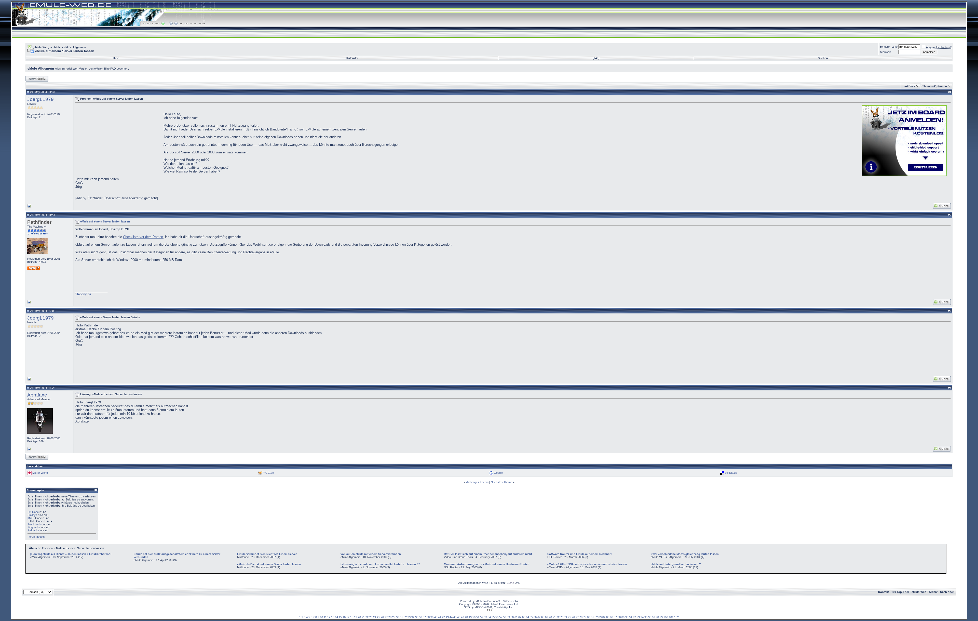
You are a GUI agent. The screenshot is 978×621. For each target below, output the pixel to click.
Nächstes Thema (501, 482)
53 (485, 617)
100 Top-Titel (900, 591)
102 (676, 617)
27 (386, 617)
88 (619, 617)
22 (367, 617)
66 (535, 617)
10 (321, 617)
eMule (57, 47)
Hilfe (116, 58)
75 (569, 617)
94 (642, 617)
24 (374, 617)
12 (328, 617)
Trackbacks (35, 524)
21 (363, 617)
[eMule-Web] (41, 47)
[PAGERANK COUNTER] (489, 610)
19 (355, 617)
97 (653, 617)
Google (498, 472)
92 (634, 617)
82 (596, 617)
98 (657, 617)
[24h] (596, 58)
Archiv (933, 591)
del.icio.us (731, 472)
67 (538, 617)
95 (645, 617)
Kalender (352, 58)
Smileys (32, 515)
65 (531, 617)
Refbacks (33, 530)
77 (577, 617)
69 (546, 617)
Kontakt (883, 591)
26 (382, 617)
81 (592, 617)
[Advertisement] (118, 140)
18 (351, 617)
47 (462, 617)
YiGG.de (268, 472)
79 (584, 617)
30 (397, 617)
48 (466, 617)
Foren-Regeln (36, 536)
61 (516, 617)
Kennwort (885, 52)
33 (409, 617)
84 (603, 617)
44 (451, 617)
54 (489, 617)
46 (458, 617)
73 (561, 617)
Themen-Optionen (934, 86)
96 (649, 617)
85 (607, 617)
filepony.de (83, 294)
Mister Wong (40, 472)
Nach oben (947, 591)
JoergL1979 (40, 99)
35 (416, 617)
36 (420, 617)
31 (401, 617)
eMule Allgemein (75, 47)
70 (550, 617)
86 (611, 617)
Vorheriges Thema (477, 482)
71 (554, 617)
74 (565, 617)
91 (630, 617)
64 (527, 617)
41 (439, 617)
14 (336, 617)
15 (340, 617)
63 (523, 617)
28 (389, 617)
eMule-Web (919, 591)
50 (474, 617)
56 (496, 617)
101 (671, 617)
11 (325, 617)
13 (332, 617)
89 (622, 617)
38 (428, 617)
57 (500, 617)
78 (580, 617)
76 (573, 617)
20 (359, 617)
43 (447, 617)
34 (412, 617)
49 (470, 617)
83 (600, 617)
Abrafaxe (37, 395)
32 (405, 617)
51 (477, 617)
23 (370, 617)
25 (378, 617)
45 (454, 617)
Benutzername (888, 46)
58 (504, 617)
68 (542, 617)
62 (519, 617)
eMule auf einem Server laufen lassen (105, 221)
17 (347, 617)
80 (588, 617)
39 (431, 617)
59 (508, 617)
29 (393, 617)
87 (615, 617)
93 (638, 617)
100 (665, 617)
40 (435, 617)
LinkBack (909, 86)
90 (626, 617)
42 (443, 617)
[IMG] (31, 518)
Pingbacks (34, 527)
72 (558, 617)
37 (424, 617)
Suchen (823, 58)
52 (481, 617)
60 (512, 617)
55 (493, 617)
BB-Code (33, 511)
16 (344, 617)
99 (661, 617)
